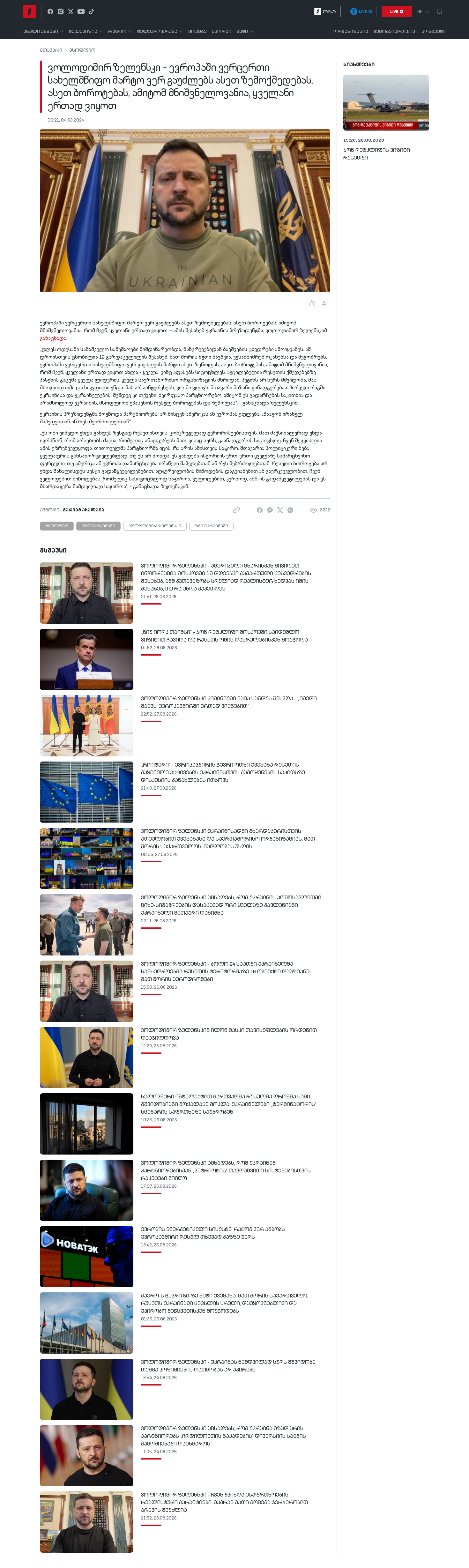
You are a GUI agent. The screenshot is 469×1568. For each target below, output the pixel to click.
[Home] (29, 11)
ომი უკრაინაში (98, 526)
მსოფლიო (82, 50)
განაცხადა (53, 338)
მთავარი (51, 50)
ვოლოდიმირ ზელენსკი (155, 526)
